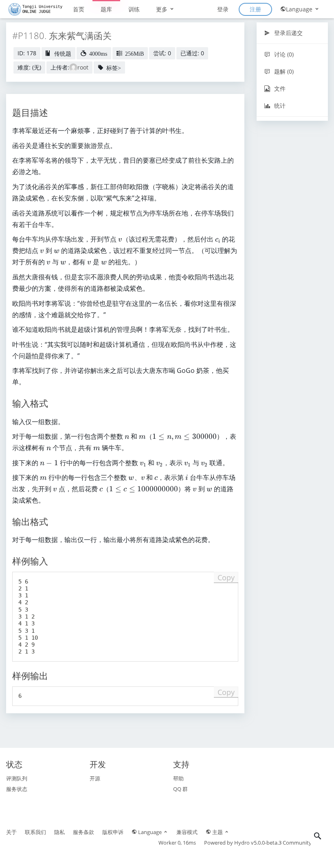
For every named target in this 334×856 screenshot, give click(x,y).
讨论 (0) (283, 54)
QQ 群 (180, 789)
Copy (226, 577)
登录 (223, 9)
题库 (106, 9)
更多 (162, 9)
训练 (134, 9)
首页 (78, 9)
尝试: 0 (162, 53)
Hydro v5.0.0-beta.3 (257, 842)
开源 (95, 778)
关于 (11, 832)
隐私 (59, 832)
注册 (255, 9)
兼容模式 (187, 832)
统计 (279, 105)
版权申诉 (112, 832)
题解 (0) (283, 71)
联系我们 (35, 832)
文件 (279, 88)
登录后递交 (287, 33)
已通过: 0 (192, 53)
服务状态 (16, 789)
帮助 (178, 778)
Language (300, 9)
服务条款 (83, 832)
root (82, 67)
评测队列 (16, 778)
